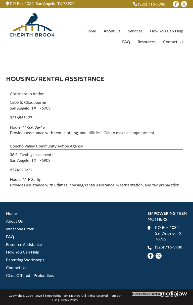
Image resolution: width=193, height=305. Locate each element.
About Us (112, 31)
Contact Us (173, 42)
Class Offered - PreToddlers (30, 276)
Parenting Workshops (25, 260)
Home (90, 31)
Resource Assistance (24, 245)
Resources (147, 42)
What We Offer (20, 229)
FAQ (126, 42)
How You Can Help (166, 31)
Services (135, 31)
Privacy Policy (69, 299)
